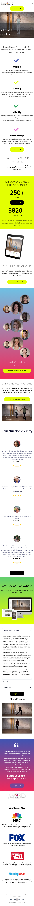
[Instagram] (22, 899)
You (4, 652)
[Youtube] (15, 899)
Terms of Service (17, 896)
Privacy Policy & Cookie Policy (17, 902)
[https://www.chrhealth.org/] (17, 796)
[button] (32, 4)
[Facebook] (11, 899)
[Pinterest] (18, 899)
